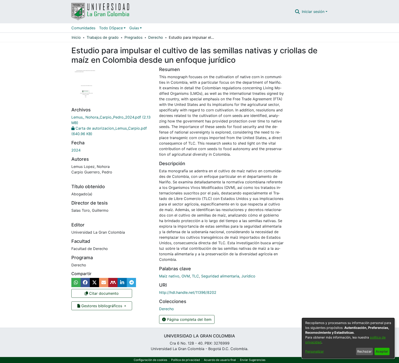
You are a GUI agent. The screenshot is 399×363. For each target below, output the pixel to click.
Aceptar (382, 351)
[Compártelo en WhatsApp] (76, 282)
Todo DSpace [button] (111, 28)
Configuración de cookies (150, 360)
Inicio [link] (76, 37)
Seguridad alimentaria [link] (220, 276)
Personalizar (314, 351)
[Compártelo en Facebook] (85, 282)
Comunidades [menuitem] (83, 28)
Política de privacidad (185, 360)
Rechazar (364, 351)
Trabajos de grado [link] (103, 37)
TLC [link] (195, 276)
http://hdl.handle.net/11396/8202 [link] (187, 292)
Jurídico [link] (248, 276)
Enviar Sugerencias (252, 360)
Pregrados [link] (133, 37)
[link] (166, 308)
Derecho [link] (155, 37)
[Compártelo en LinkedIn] (122, 282)
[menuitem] (112, 28)
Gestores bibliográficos (101, 305)
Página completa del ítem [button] (189, 319)
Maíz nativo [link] (169, 276)
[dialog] (348, 338)
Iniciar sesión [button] (314, 11)
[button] (297, 11)
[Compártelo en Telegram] (131, 282)
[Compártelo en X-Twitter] (94, 282)
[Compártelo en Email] (103, 282)
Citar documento (103, 293)
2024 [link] (76, 150)
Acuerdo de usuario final (220, 360)
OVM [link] (185, 276)
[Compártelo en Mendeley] (113, 282)
